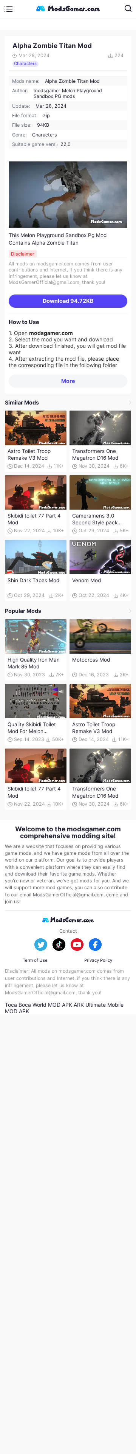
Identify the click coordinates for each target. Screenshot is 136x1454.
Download (68, 301)
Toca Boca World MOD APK (38, 1004)
